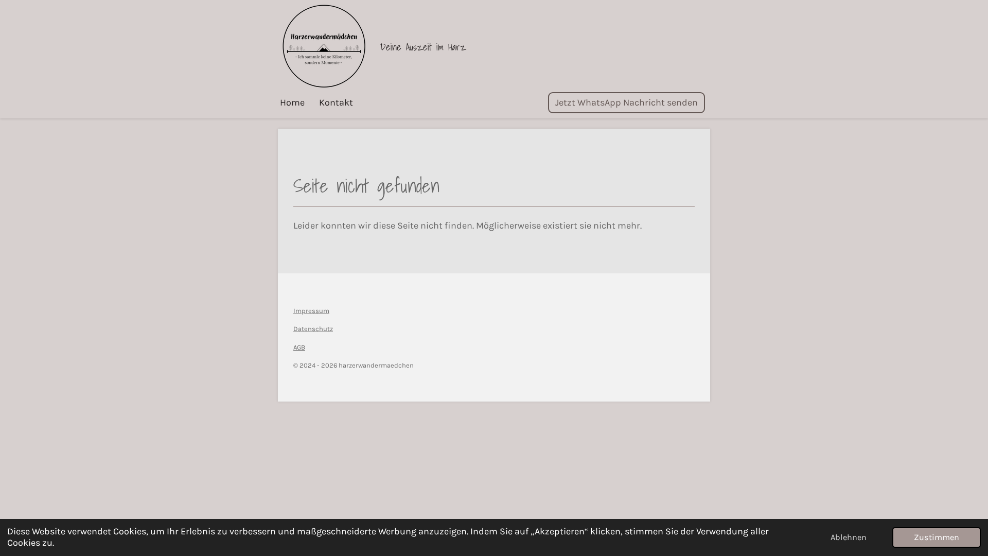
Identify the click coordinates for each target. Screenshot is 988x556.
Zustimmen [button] (936, 537)
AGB (299, 347)
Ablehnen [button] (849, 537)
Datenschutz (313, 329)
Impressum (311, 311)
